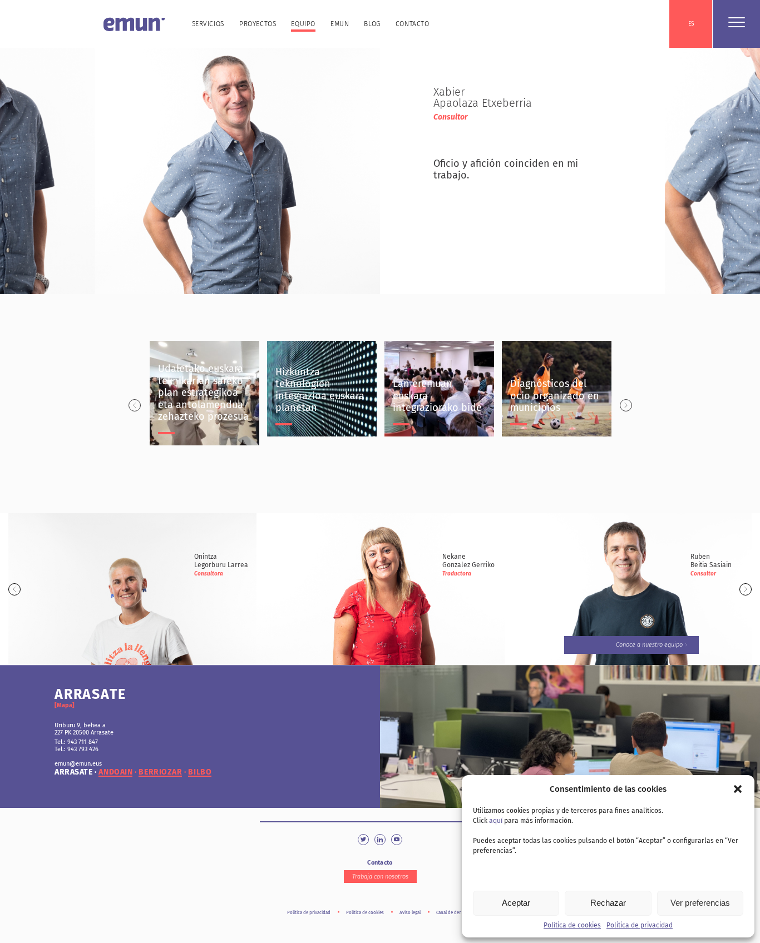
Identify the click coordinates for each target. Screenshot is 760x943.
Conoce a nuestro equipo (649, 644)
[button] (737, 789)
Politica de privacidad (639, 925)
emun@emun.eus (78, 763)
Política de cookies (572, 925)
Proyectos (257, 24)
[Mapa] (65, 705)
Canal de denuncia (454, 912)
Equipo (303, 24)
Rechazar (608, 902)
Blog (372, 24)
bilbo (199, 772)
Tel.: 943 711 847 (76, 742)
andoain (115, 772)
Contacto (413, 24)
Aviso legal (410, 912)
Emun (339, 24)
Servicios (208, 24)
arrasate (73, 772)
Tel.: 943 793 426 (76, 749)
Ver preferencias (700, 902)
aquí (495, 821)
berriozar (160, 772)
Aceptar (516, 902)
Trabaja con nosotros (380, 876)
